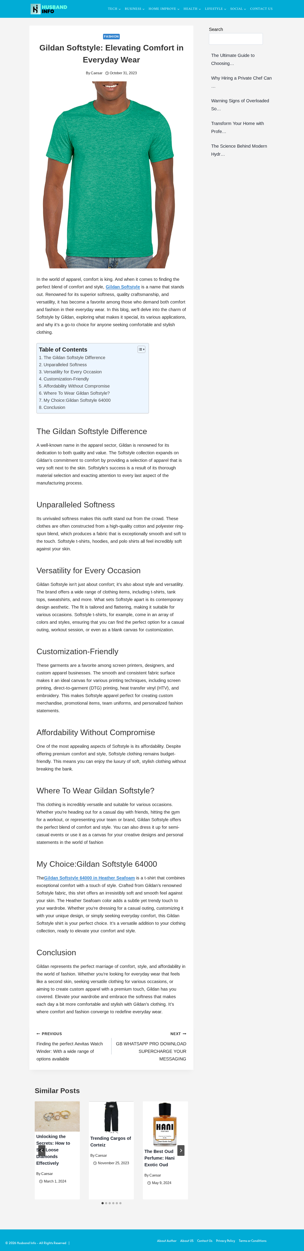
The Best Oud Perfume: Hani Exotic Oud (159, 1158)
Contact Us (261, 9)
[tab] (102, 1203)
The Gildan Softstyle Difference (74, 357)
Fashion (111, 36)
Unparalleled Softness (65, 364)
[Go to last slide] (41, 1150)
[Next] (180, 1150)
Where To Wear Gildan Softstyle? (77, 393)
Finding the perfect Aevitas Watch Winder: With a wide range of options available (69, 1046)
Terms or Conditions (252, 1241)
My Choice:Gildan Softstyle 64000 (77, 400)
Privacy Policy (225, 1241)
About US (186, 1241)
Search (216, 29)
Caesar (96, 73)
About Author (166, 1241)
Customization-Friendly (66, 378)
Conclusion (54, 407)
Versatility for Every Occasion (73, 371)
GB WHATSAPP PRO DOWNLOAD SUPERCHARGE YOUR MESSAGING (151, 1046)
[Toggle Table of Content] (139, 349)
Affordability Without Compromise (77, 386)
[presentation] (57, 1116)
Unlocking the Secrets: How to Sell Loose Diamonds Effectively (53, 1150)
